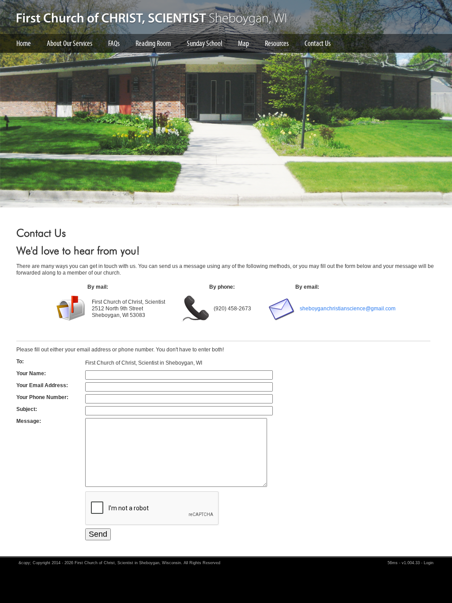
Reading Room (153, 43)
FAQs (114, 43)
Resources (277, 43)
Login (428, 563)
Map (243, 43)
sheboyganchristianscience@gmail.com (348, 308)
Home (23, 43)
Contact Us (318, 43)
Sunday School (204, 43)
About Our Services (69, 43)
